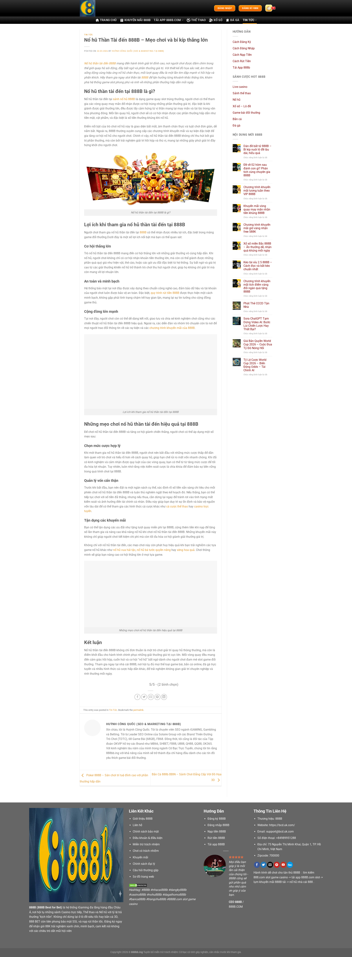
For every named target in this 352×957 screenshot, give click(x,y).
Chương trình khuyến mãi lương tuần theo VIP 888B (256, 190)
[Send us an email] (270, 865)
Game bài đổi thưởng (246, 112)
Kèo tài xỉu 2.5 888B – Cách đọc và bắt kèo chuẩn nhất (257, 266)
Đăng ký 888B (217, 818)
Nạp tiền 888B (217, 831)
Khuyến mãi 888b (137, 20)
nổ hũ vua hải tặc (124, 550)
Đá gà (236, 125)
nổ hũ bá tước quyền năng (154, 550)
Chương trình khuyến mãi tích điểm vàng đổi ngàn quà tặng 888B (256, 286)
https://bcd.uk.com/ (282, 825)
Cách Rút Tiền (242, 61)
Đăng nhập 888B (218, 825)
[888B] (98, 8)
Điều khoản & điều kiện (147, 838)
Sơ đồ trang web (143, 876)
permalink (138, 710)
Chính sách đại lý (144, 864)
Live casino (240, 87)
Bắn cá (237, 119)
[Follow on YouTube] (283, 865)
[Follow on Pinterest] (277, 865)
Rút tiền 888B (216, 838)
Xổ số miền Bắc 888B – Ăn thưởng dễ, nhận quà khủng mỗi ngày (257, 247)
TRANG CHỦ (108, 20)
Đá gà (234, 20)
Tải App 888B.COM (167, 20)
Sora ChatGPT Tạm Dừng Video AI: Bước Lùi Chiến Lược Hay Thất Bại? (256, 324)
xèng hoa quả (186, 550)
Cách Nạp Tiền (242, 54)
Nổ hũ (236, 99)
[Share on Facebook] (137, 697)
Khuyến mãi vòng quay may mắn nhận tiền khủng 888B (256, 209)
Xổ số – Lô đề (242, 106)
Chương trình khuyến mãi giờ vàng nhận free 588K (256, 228)
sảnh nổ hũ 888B (124, 99)
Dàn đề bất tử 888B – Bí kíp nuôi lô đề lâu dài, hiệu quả (257, 149)
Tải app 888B (216, 844)
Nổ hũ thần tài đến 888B (100, 63)
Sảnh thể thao (242, 93)
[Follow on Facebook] (257, 865)
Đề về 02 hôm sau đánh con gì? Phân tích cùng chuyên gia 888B (256, 170)
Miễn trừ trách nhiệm (146, 844)
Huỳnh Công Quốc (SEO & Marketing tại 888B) (138, 51)
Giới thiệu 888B (143, 818)
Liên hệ (137, 825)
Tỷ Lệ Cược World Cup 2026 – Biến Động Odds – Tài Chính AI (254, 365)
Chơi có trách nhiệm (146, 850)
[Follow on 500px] (290, 865)
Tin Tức (248, 20)
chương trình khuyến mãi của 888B (172, 328)
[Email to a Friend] (151, 697)
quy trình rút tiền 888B (165, 293)
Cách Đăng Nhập (244, 48)
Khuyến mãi (140, 857)
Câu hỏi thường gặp (145, 870)
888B (144, 77)
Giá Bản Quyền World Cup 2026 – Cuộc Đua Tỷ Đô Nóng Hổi (257, 344)
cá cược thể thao (177, 506)
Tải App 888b (241, 67)
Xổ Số (218, 20)
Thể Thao (198, 20)
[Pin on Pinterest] (157, 697)
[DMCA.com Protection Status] (138, 885)
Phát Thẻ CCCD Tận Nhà (256, 305)
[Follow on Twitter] (264, 865)
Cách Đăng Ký (242, 41)
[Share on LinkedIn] (164, 697)
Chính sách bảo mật (146, 831)
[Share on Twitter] (144, 697)
